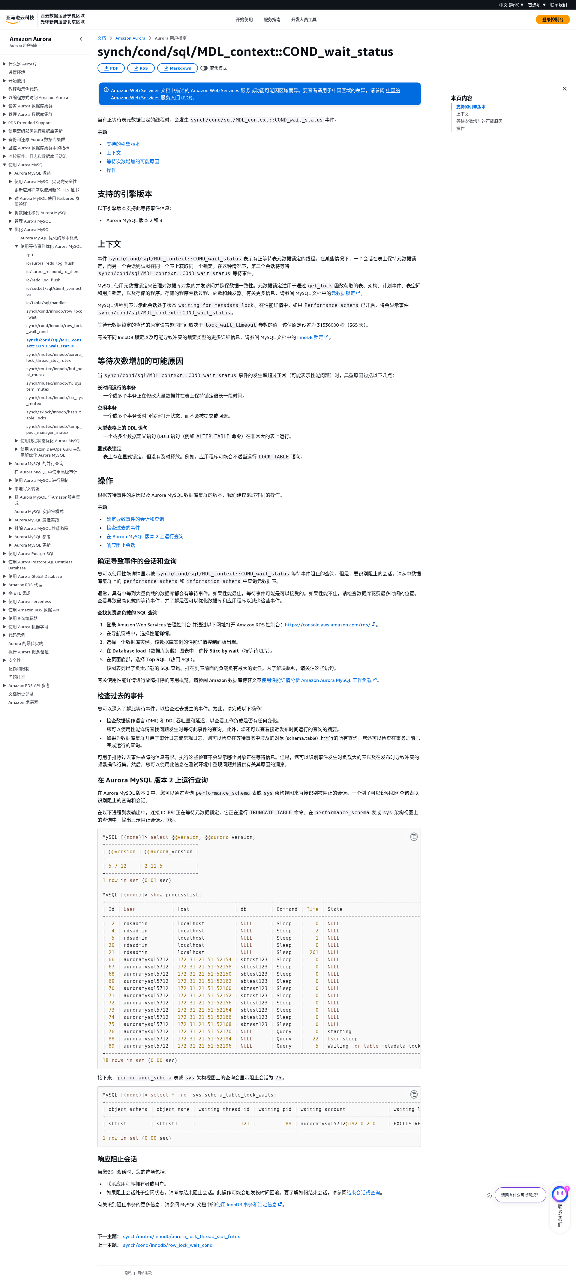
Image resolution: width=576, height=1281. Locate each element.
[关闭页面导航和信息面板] (564, 89)
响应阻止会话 (120, 545)
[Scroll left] (231, 19)
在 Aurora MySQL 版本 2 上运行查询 (145, 536)
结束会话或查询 (363, 1193)
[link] (171, 38)
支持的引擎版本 (123, 144)
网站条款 (144, 1273)
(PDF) (187, 97)
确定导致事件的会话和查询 (135, 519)
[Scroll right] (321, 19)
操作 (111, 170)
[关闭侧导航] (81, 39)
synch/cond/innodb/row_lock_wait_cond (168, 1245)
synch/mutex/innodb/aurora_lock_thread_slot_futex (181, 1236)
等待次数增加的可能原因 (132, 161)
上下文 (113, 153)
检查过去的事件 (123, 528)
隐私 (128, 1273)
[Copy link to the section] (92, 194)
